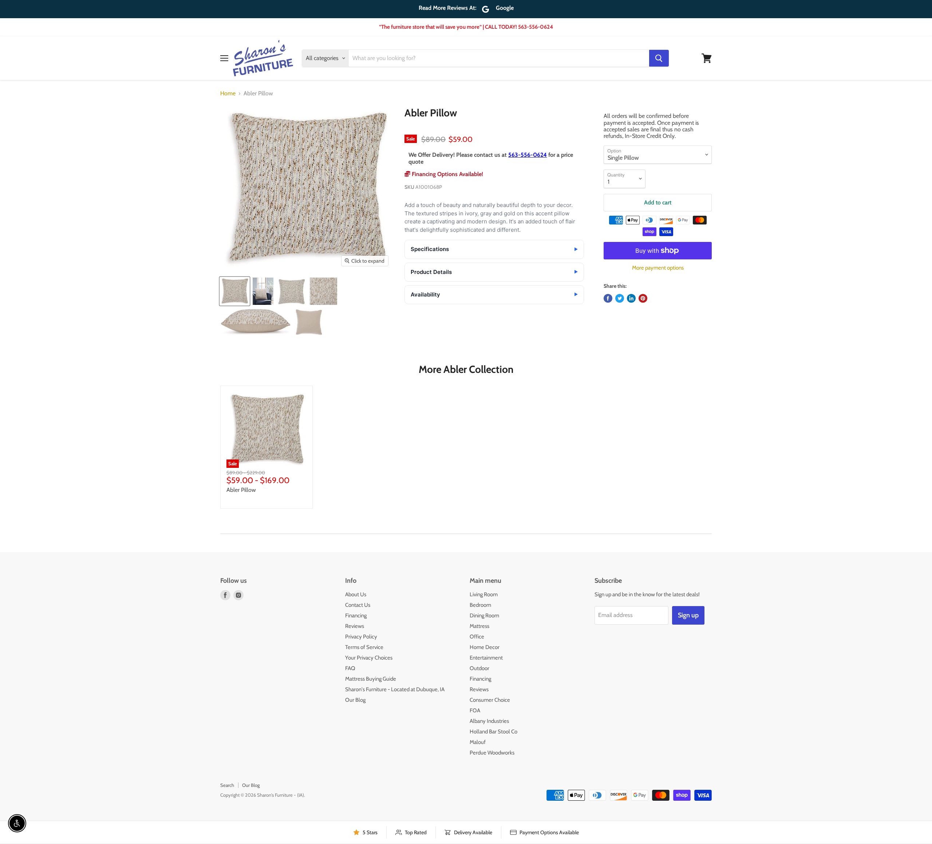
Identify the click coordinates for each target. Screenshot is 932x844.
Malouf (478, 742)
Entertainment (486, 657)
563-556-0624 (527, 154)
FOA (475, 710)
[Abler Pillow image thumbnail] (235, 291)
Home (228, 93)
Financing (356, 615)
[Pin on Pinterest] (643, 298)
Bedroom (480, 605)
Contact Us (357, 605)
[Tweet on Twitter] (619, 298)
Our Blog (355, 700)
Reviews (354, 626)
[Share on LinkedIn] (631, 298)
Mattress (479, 626)
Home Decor (484, 647)
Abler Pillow (241, 489)
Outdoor (479, 668)
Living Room (484, 594)
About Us (355, 594)
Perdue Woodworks (492, 752)
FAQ (350, 668)
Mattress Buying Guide (370, 679)
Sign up (688, 615)
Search (227, 785)
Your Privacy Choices (368, 657)
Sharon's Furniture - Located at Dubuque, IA (395, 689)
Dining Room (484, 615)
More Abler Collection (466, 369)
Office (477, 636)
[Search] (659, 58)
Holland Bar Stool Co (493, 731)
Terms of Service (364, 647)
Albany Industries (489, 721)
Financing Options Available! (446, 174)
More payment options (658, 268)
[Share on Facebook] (608, 298)
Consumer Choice (490, 700)
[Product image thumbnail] (263, 291)
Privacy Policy (361, 636)
